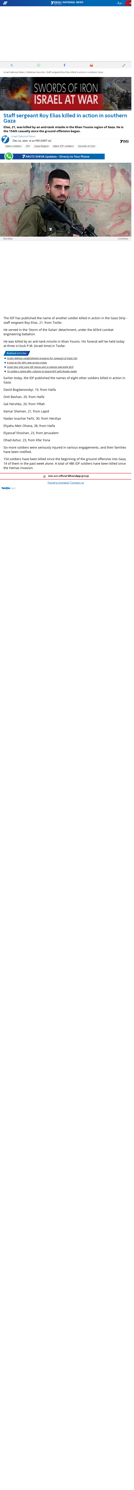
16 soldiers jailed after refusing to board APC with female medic (42, 371)
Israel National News (14, 72)
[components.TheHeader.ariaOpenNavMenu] (21, 3)
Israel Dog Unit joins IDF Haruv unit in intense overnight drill (40, 367)
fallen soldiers (13, 146)
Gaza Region (41, 146)
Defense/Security (36, 72)
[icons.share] (129, 3)
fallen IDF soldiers (63, 146)
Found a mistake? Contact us (66, 483)
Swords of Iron (86, 146)
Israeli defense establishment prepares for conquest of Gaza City (42, 358)
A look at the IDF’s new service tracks (27, 362)
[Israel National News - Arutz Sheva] (67, 3)
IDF (28, 146)
